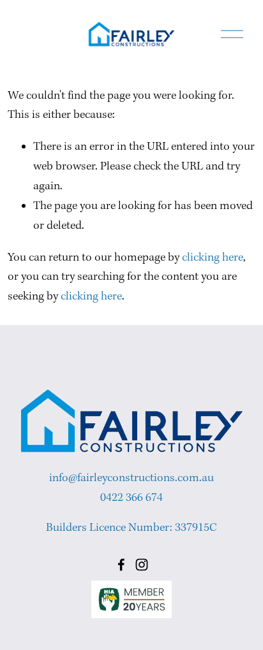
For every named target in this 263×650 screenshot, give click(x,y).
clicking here (212, 258)
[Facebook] (121, 564)
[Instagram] (141, 564)
